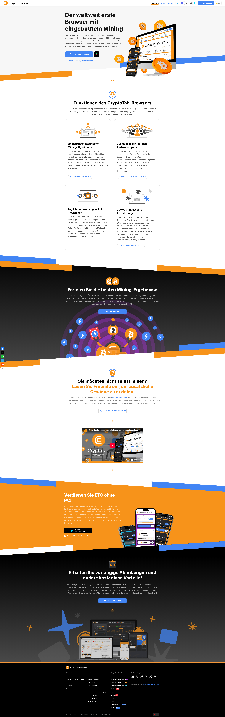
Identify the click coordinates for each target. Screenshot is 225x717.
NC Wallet (90, 676)
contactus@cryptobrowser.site (150, 684)
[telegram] (141, 676)
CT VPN (113, 698)
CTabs (113, 707)
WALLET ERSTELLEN (114, 600)
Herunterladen (207, 3)
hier (142, 681)
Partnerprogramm (119, 398)
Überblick (68, 676)
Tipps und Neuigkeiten (94, 679)
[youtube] (155, 676)
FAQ (67, 682)
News (163, 3)
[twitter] (146, 676)
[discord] (132, 676)
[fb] (137, 676)
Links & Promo (91, 682)
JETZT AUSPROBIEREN (81, 54)
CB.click (113, 701)
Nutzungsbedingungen (94, 688)
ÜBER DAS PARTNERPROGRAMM (114, 411)
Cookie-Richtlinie (92, 698)
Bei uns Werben (92, 701)
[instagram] (150, 676)
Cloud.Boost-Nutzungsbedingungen (97, 692)
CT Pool (113, 688)
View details (111, 311)
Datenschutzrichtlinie (93, 695)
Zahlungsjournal (92, 685)
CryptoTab (69, 685)
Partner (170, 3)
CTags (113, 695)
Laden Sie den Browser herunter (75, 679)
